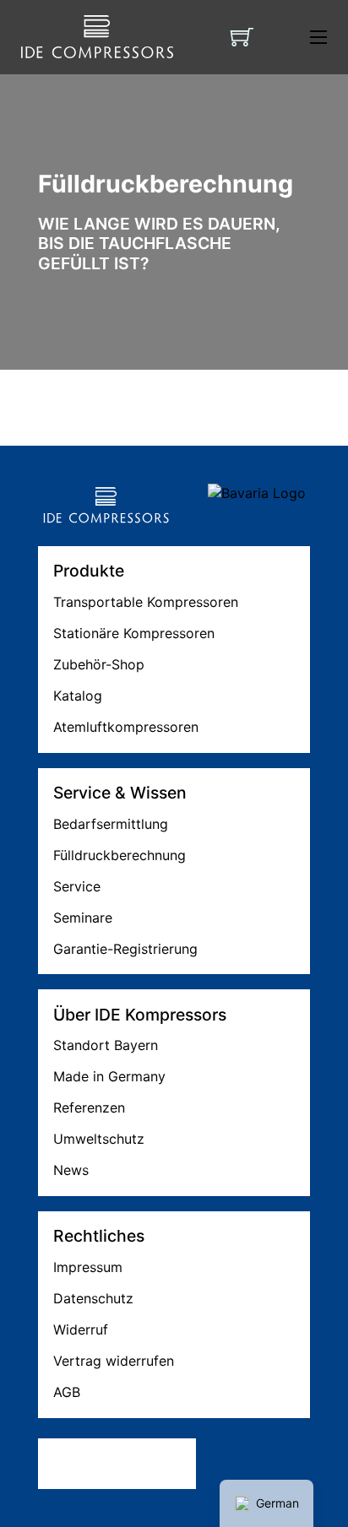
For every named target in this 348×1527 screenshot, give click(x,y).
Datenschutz (93, 1298)
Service (77, 886)
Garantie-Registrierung (125, 948)
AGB (66, 1392)
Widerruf (80, 1329)
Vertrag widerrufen (113, 1360)
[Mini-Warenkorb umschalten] (242, 36)
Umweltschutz (98, 1138)
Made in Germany (109, 1076)
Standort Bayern (105, 1045)
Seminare (82, 917)
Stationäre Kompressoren (134, 633)
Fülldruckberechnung (119, 855)
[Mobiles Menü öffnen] (318, 37)
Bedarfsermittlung (110, 823)
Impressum (87, 1267)
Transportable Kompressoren (145, 601)
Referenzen (89, 1107)
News (71, 1169)
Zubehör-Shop (98, 664)
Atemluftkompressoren (125, 726)
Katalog (77, 695)
